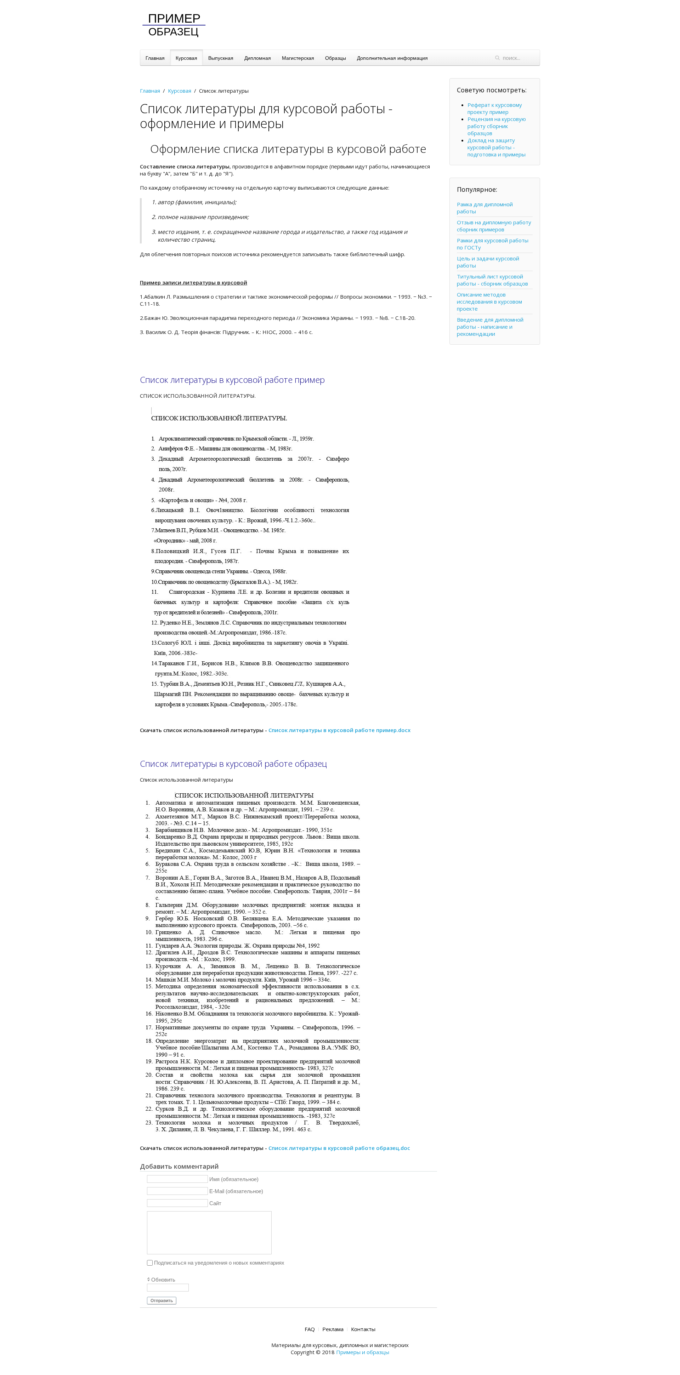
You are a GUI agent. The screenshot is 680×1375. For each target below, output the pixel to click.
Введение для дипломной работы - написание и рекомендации (490, 326)
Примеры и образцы (362, 1352)
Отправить (162, 1300)
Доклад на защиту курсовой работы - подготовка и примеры (497, 147)
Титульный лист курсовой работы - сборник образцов (492, 280)
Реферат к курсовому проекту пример (495, 108)
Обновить (163, 1280)
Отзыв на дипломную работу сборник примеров (494, 226)
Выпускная (220, 57)
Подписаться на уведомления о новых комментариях (219, 1263)
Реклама (333, 1329)
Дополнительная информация (392, 57)
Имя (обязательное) (234, 1179)
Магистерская (298, 57)
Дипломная (257, 57)
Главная (155, 57)
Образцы (335, 57)
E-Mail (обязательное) (236, 1191)
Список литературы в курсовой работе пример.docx (339, 729)
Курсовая (186, 57)
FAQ (310, 1329)
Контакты (363, 1329)
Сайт (215, 1203)
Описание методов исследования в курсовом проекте (489, 301)
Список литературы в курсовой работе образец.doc (339, 1147)
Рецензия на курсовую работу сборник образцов (497, 126)
